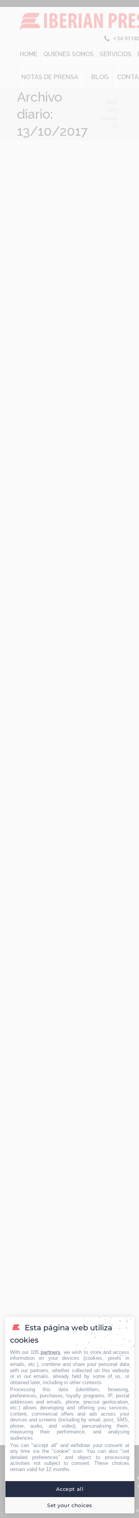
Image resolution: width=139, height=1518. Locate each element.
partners (50, 1352)
